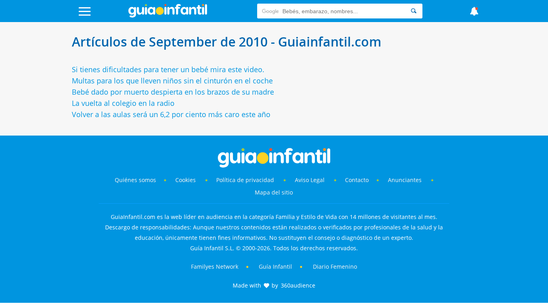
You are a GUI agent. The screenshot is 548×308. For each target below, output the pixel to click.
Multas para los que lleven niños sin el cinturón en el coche (172, 80)
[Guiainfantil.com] (168, 15)
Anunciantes (405, 180)
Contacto (357, 180)
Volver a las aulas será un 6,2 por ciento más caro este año (171, 114)
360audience (298, 285)
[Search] (413, 11)
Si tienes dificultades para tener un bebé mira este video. (168, 69)
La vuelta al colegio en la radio (123, 103)
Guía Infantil (275, 266)
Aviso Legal (310, 180)
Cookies (186, 180)
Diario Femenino (335, 266)
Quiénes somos (135, 180)
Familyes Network (214, 266)
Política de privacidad (246, 180)
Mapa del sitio (274, 192)
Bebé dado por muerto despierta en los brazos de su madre (173, 92)
